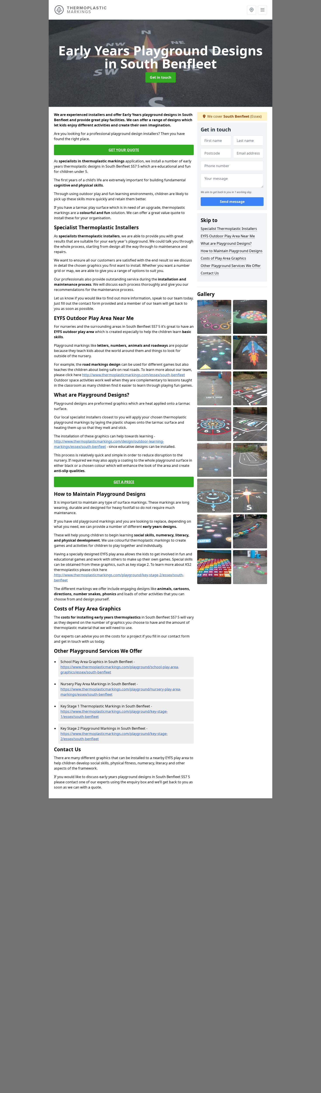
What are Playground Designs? (226, 243)
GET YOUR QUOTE (124, 150)
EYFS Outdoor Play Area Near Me (228, 236)
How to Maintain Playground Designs (231, 250)
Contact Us (210, 273)
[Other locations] (251, 9)
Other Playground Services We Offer (231, 265)
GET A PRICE (124, 481)
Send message (232, 201)
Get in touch (160, 77)
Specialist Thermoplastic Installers (229, 228)
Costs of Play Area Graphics (223, 258)
